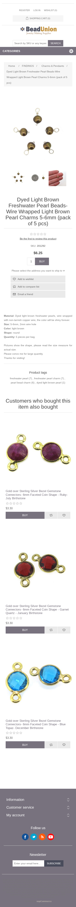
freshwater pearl (19, 378)
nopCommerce (44, 901)
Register (24, 10)
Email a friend (25, 294)
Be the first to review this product (38, 238)
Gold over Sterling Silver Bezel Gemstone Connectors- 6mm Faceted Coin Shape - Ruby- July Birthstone (37, 494)
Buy (42, 261)
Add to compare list (28, 286)
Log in (36, 10)
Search (56, 43)
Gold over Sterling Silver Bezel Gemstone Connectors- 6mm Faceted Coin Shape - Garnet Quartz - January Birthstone (37, 609)
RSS (42, 837)
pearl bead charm (21, 382)
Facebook (25, 837)
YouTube (50, 837)
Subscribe (54, 863)
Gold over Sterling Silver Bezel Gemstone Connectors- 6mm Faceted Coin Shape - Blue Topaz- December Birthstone (36, 724)
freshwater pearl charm (47, 378)
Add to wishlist (26, 279)
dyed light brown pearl (49, 382)
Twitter (33, 837)
